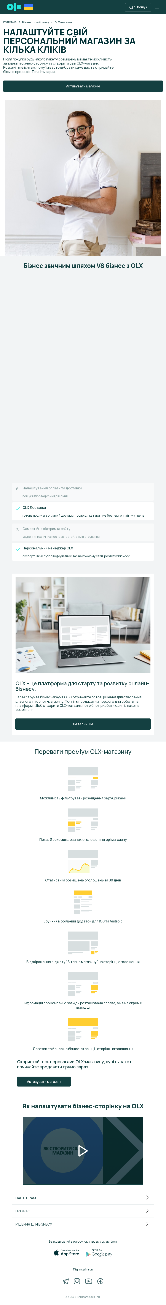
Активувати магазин (44, 1081)
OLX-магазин (63, 22)
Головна (10, 22)
